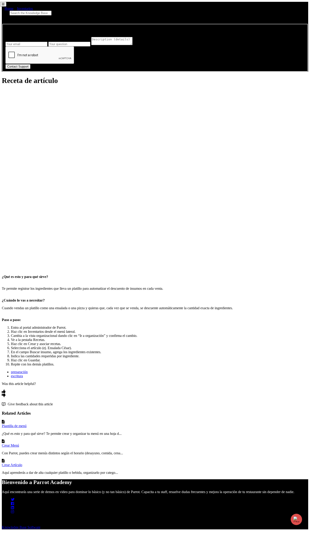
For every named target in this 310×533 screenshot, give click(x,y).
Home (9, 8)
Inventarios (25, 8)
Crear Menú (10, 445)
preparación (19, 372)
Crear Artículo (12, 465)
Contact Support (18, 66)
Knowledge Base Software (21, 527)
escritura (17, 376)
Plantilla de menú (14, 426)
